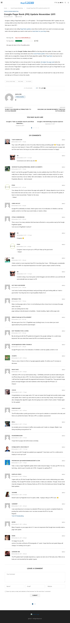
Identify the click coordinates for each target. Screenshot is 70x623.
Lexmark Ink (16, 551)
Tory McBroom (17, 139)
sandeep (15, 504)
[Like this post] (37, 88)
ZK (18, 155)
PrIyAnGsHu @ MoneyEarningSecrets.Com (26, 460)
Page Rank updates (25, 29)
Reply (63, 139)
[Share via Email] (44, 88)
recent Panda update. (39, 54)
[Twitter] (56, 2)
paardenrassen (17, 435)
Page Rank (49, 56)
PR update (28, 81)
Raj (13, 258)
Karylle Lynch (16, 474)
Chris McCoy (16, 203)
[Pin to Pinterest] (42, 88)
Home (5, 8)
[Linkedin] (58, 2)
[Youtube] (60, 2)
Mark (13, 535)
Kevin (13, 522)
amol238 (18, 94)
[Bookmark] (68, 2)
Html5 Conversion (18, 217)
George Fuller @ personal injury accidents (27, 167)
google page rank (10, 81)
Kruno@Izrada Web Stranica (22, 344)
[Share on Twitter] (41, 88)
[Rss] (62, 2)
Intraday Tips (16, 299)
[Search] (65, 2)
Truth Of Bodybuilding (18, 516)
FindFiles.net (16, 408)
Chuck (14, 390)
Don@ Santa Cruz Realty (20, 447)
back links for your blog (39, 31)
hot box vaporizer (18, 285)
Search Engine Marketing (17, 8)
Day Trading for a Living (20, 331)
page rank (20, 81)
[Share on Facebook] (39, 88)
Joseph (14, 356)
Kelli (13, 422)
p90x (13, 185)
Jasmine (14, 492)
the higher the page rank (48, 62)
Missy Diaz (15, 369)
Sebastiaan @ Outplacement (22, 317)
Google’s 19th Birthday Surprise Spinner (50, 121)
